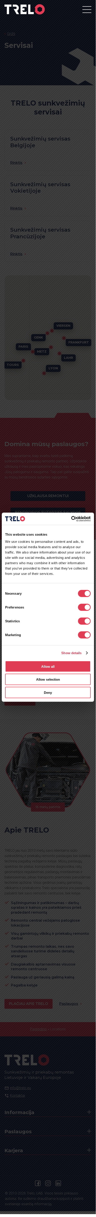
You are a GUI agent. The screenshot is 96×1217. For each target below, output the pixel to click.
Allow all (48, 666)
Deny (48, 692)
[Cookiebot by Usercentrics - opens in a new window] (71, 519)
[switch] (84, 607)
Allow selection (48, 679)
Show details (71, 653)
